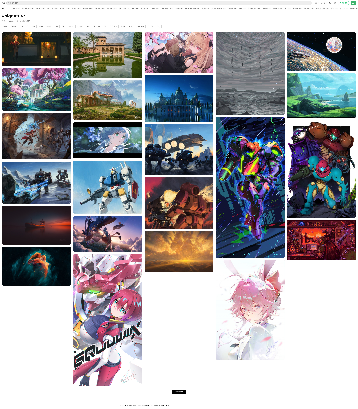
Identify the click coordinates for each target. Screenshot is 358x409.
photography (97, 26)
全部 (3, 8)
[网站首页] (3, 2)
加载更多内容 (179, 391)
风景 (159, 26)
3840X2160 (113, 26)
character (151, 26)
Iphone (123, 26)
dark (63, 26)
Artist (88, 26)
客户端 (323, 3)
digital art (80, 26)
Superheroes (140, 26)
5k (105, 26)
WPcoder (146, 405)
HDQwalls (14, 26)
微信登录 (344, 3)
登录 (335, 3)
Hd (22, 26)
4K (27, 26)
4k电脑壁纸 (128, 405)
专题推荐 (316, 3)
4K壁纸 (5, 26)
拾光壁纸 (49, 26)
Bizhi (33, 26)
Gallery (41, 26)
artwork (70, 26)
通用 (57, 26)
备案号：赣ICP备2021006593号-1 (160, 405)
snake (130, 26)
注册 (353, 3)
